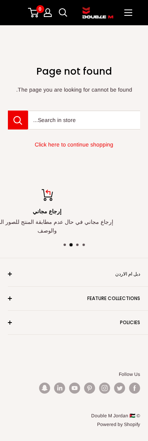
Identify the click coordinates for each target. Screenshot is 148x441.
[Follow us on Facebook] (134, 388)
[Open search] (63, 12)
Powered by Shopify (118, 424)
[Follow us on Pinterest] (89, 388)
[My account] (48, 12)
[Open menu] (128, 12)
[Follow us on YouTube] (74, 388)
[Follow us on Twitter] (119, 388)
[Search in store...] (18, 120)
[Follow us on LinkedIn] (59, 388)
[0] (34, 12)
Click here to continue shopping (74, 144)
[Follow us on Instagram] (104, 388)
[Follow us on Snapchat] (44, 388)
